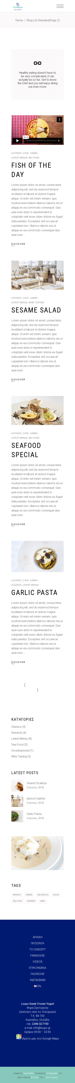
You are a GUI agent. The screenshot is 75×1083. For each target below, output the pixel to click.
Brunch (17, 895)
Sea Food (34, 158)
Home (19, 20)
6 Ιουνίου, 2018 (19, 153)
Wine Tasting (36, 302)
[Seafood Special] (37, 410)
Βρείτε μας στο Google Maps (40, 1038)
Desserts (16, 732)
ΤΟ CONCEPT (37, 949)
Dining (29, 895)
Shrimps (31, 901)
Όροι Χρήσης (52, 1077)
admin (33, 153)
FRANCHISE (37, 955)
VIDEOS (37, 961)
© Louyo (35, 1077)
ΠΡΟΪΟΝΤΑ (37, 943)
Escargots (42, 895)
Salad (56, 895)
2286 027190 (40, 1024)
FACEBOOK (37, 974)
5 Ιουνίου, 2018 (35, 787)
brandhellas (28, 1073)
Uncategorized (20, 750)
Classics (16, 585)
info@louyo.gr (41, 1028)
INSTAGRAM (37, 980)
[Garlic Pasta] (37, 556)
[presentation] (15, 275)
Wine (42, 901)
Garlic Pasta (34, 592)
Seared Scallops (37, 783)
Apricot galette (36, 798)
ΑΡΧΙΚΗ (37, 937)
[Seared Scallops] (17, 785)
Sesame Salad (36, 310)
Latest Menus (19, 158)
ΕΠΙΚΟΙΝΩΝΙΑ (37, 967)
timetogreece (52, 1073)
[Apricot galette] (17, 801)
